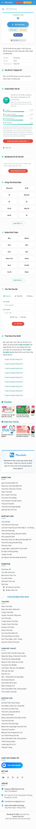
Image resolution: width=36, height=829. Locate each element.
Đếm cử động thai (8, 686)
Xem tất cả (17, 223)
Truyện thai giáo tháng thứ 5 (14, 377)
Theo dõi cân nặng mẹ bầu (11, 507)
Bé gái (23, 317)
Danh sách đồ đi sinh (9, 683)
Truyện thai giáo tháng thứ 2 (14, 364)
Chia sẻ (19, 35)
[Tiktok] (17, 777)
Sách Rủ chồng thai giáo (10, 642)
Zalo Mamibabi (13, 765)
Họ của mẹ (6, 309)
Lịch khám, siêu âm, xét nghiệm (12, 668)
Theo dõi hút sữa (7, 721)
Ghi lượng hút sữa (8, 537)
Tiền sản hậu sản (7, 671)
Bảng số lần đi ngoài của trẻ (11, 732)
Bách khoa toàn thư (8, 575)
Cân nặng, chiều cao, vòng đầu (12, 706)
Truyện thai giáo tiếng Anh (11, 615)
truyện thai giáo (23, 345)
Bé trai (14, 317)
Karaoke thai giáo (7, 627)
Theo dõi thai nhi (7, 504)
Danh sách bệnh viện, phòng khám (13, 689)
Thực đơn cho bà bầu (9, 498)
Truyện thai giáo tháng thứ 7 (14, 386)
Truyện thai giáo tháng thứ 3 (14, 368)
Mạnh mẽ (8, 148)
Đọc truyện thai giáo (9, 495)
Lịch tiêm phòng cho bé (10, 735)
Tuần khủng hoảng (8, 741)
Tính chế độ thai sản (9, 692)
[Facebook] (8, 777)
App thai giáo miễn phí (9, 483)
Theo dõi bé (5, 522)
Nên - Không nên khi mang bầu (12, 677)
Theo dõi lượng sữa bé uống (11, 542)
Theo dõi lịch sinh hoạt (9, 525)
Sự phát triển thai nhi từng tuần (13, 653)
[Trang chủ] (3, 9)
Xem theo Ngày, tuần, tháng (11, 639)
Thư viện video (6, 578)
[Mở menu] (33, 2)
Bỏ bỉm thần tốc (11, 590)
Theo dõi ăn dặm (7, 715)
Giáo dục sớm (6, 545)
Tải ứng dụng (19, 24)
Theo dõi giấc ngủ (8, 531)
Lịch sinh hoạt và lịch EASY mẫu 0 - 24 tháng (17, 528)
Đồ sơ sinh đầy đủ (8, 680)
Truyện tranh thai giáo (9, 624)
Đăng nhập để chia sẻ (18, 171)
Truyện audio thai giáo (9, 621)
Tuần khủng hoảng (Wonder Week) (13, 534)
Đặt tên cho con (11, 9)
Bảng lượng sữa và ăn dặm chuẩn (13, 718)
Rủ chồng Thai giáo (12, 587)
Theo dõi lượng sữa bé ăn (10, 712)
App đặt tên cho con (9, 510)
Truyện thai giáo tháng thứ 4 (14, 373)
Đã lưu (30, 296)
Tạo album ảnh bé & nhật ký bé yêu (14, 557)
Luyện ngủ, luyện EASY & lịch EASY (14, 548)
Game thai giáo (7, 630)
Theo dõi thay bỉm (8, 729)
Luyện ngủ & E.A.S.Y (8, 744)
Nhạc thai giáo (6, 492)
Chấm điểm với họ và (17, 141)
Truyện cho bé (6, 554)
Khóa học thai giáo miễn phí (11, 486)
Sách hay (4, 584)
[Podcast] (13, 777)
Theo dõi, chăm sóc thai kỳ (11, 489)
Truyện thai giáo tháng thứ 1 (14, 359)
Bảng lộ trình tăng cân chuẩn (12, 662)
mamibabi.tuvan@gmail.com (15, 801)
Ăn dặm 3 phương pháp (9, 551)
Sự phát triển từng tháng (10, 703)
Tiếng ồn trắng (6, 747)
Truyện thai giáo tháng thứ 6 (14, 382)
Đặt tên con (5, 674)
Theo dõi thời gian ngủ (9, 724)
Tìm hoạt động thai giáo (10, 636)
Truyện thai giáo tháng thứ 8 (14, 391)
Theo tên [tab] (19, 296)
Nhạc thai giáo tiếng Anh (10, 609)
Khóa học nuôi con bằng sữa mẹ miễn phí (16, 539)
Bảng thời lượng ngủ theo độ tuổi (13, 726)
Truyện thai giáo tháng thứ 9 (14, 395)
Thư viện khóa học (8, 572)
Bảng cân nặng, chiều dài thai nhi (13, 656)
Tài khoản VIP (6, 569)
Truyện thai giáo (7, 612)
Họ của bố (6, 301)
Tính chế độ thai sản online (11, 501)
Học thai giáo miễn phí (9, 633)
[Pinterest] (22, 777)
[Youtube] (3, 777)
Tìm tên (19, 324)
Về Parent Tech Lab (8, 581)
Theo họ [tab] (7, 296)
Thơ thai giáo (6, 618)
